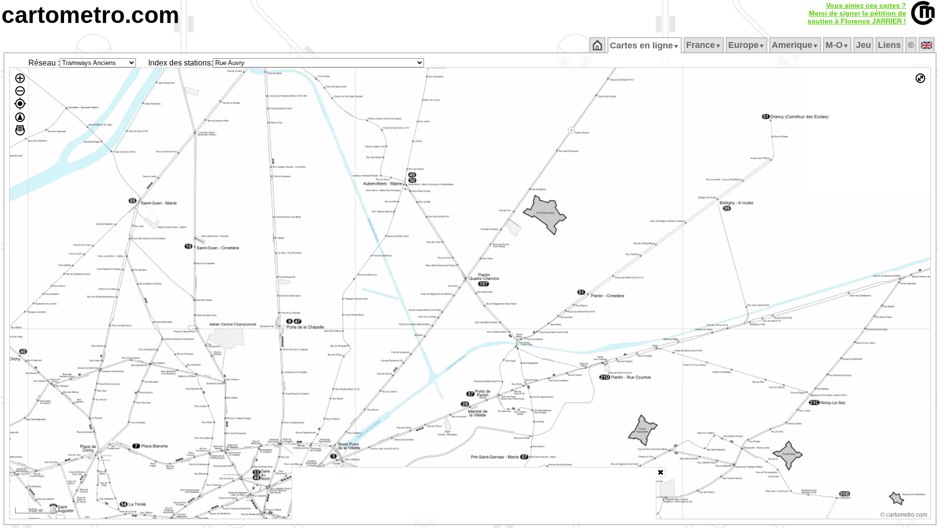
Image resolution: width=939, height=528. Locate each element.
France (703, 45)
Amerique (795, 45)
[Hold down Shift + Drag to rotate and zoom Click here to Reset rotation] (20, 117)
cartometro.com (90, 15)
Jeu (863, 45)
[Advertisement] (474, 493)
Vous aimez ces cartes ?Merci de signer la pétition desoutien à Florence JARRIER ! (856, 13)
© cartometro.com (903, 514)
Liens (889, 45)
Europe (746, 45)
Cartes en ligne (644, 45)
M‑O (837, 45)
